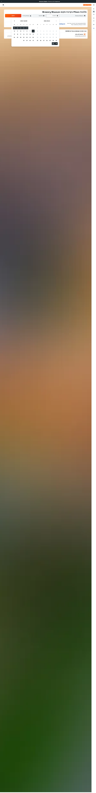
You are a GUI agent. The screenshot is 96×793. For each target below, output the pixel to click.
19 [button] (46, 37)
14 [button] (40, 34)
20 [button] (43, 37)
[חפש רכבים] (93, 14)
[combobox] (72, 16)
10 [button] (53, 34)
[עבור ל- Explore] (93, 18)
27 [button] (43, 40)
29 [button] (37, 40)
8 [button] (37, 31)
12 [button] (46, 34)
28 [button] (40, 40)
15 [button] (37, 34)
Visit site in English (43, 1)
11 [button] (17, 31)
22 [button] (37, 37)
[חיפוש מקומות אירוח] (93, 11)
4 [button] (17, 28)
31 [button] (53, 43)
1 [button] (37, 28)
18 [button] (50, 37)
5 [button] (14, 28)
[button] (1, 1)
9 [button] (56, 34)
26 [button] (46, 40)
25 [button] (50, 40)
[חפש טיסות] (93, 9)
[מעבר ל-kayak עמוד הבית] (87, 5)
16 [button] (56, 37)
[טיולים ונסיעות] (93, 24)
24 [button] (53, 40)
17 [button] (53, 37)
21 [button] (40, 37)
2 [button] (56, 31)
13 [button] (43, 34)
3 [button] (20, 28)
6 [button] (43, 31)
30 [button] (56, 43)
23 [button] (56, 40)
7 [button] (40, 31)
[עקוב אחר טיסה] (93, 21)
